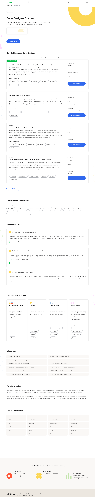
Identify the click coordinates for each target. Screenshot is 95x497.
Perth (51, 430)
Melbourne (31, 426)
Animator (51, 112)
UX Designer (54, 334)
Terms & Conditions (44, 493)
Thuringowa (73, 416)
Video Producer (26, 112)
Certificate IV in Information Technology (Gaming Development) (30, 65)
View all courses (13, 41)
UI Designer (54, 331)
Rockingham (74, 430)
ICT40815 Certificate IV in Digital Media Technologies (20, 370)
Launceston (32, 433)
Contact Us (19, 493)
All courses (13, 337)
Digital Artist (13, 176)
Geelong (52, 426)
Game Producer (52, 81)
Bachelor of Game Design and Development (19, 363)
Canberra (73, 433)
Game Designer (24, 81)
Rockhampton (53, 419)
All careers (11, 11)
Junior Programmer (21, 208)
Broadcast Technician (34, 176)
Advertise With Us (27, 493)
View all (13, 188)
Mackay (73, 419)
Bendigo (10, 430)
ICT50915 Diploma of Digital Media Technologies (61, 374)
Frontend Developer (34, 208)
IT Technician (57, 208)
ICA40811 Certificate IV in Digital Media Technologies (62, 370)
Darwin (51, 433)
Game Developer (14, 81)
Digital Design (54, 305)
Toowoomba (32, 419)
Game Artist (34, 112)
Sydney (10, 423)
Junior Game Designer (77, 331)
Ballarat (73, 426)
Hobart (10, 433)
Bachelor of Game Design (56, 360)
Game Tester (43, 81)
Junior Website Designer (56, 328)
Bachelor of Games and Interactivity (58, 363)
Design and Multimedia (16, 305)
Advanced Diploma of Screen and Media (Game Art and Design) (30, 159)
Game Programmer (33, 81)
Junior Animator (34, 331)
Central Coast (53, 423)
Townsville (52, 416)
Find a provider (76, 83)
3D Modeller (52, 176)
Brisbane (11, 416)
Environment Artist (14, 179)
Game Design (75, 305)
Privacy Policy (35, 493)
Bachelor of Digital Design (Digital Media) (59, 356)
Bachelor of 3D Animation (14, 356)
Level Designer (40, 144)
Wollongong (74, 423)
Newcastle (31, 423)
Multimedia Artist (14, 115)
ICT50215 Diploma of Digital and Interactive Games (20, 374)
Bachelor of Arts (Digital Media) (19, 95)
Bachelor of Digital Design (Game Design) (18, 360)
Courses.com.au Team (16, 241)
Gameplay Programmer (50, 144)
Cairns (10, 419)
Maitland (10, 426)
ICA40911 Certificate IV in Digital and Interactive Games (21, 367)
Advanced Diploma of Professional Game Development (27, 128)
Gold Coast (32, 416)
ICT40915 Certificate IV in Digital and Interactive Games (62, 367)
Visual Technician (22, 176)
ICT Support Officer (25, 213)
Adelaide (31, 430)
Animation (33, 305)
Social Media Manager (15, 112)
